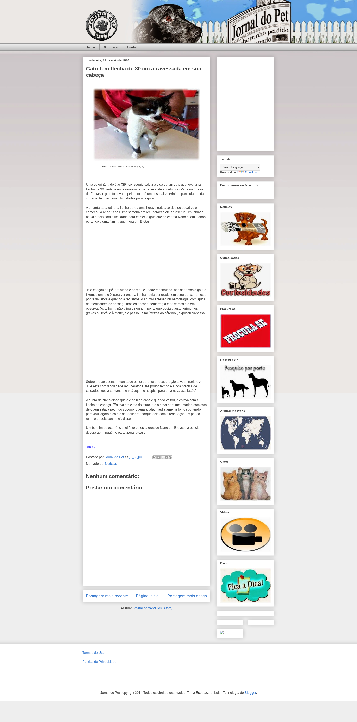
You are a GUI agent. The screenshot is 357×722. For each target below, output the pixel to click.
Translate (251, 172)
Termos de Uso (93, 652)
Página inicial (147, 596)
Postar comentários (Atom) (152, 608)
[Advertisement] (146, 257)
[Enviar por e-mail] (154, 457)
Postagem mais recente (107, 596)
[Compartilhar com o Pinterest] (170, 457)
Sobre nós (111, 47)
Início (91, 47)
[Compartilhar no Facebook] (166, 457)
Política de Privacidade (99, 662)
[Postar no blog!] (158, 457)
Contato (133, 47)
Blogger (250, 693)
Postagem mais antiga (187, 596)
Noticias (111, 463)
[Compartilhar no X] (162, 457)
